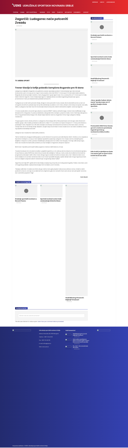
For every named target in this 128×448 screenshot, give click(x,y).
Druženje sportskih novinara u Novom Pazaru (26, 200)
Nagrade (42, 12)
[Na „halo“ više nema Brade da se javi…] (68, 347)
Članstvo (60, 12)
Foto (48, 12)
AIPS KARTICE (68, 12)
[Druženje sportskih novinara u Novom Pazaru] (26, 191)
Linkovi (102, 2)
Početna (15, 12)
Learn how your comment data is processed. (51, 321)
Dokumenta (77, 12)
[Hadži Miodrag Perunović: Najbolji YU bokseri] (76, 240)
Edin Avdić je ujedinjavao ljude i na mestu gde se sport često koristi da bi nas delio (102, 154)
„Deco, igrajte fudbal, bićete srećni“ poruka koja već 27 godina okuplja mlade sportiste (101, 103)
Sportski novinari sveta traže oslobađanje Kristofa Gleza (50, 200)
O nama (22, 12)
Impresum (95, 2)
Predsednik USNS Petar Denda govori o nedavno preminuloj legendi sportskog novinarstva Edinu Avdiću (102, 129)
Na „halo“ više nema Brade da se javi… (80, 346)
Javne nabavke (110, 2)
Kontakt (85, 12)
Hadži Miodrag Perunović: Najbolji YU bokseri (74, 299)
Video (53, 12)
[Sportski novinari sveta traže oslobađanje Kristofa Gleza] (51, 191)
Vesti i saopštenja (31, 12)
